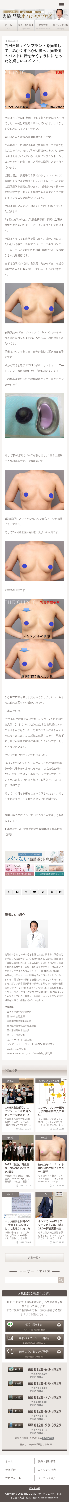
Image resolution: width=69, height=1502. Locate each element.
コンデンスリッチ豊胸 (48, 1081)
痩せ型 (10, 1081)
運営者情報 (34, 1488)
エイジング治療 (47, 1469)
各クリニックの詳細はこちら (34, 1444)
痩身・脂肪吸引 (26, 25)
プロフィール (13, 1478)
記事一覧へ (34, 1257)
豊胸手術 (43, 25)
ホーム (8, 25)
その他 (10, 1137)
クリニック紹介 (47, 1478)
